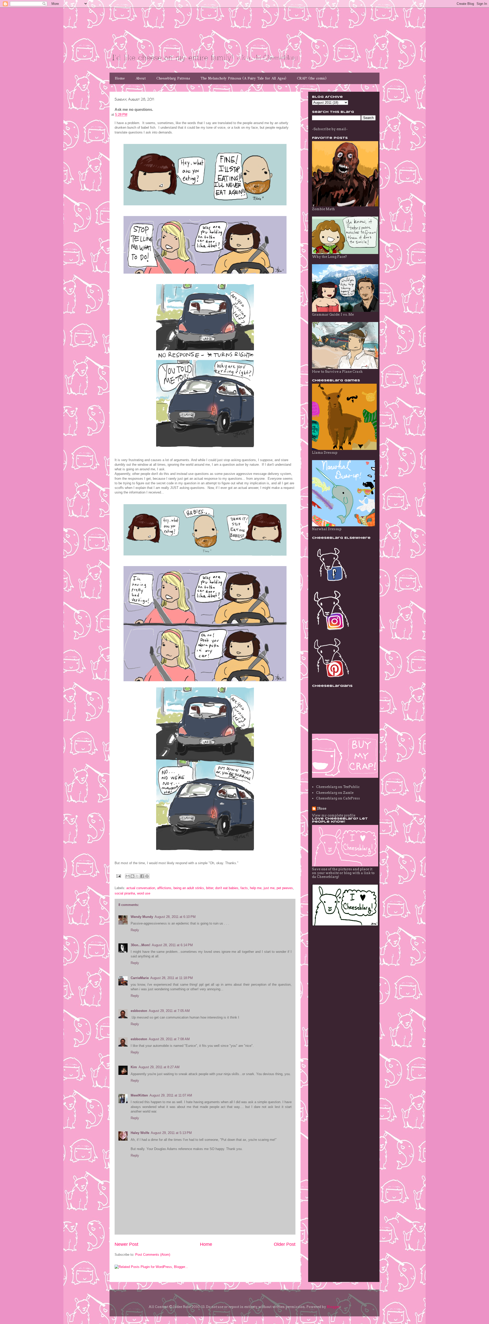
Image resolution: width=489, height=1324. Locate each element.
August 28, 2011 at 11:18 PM (171, 978)
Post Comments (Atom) (152, 1254)
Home (120, 78)
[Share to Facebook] (142, 876)
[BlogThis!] (132, 876)
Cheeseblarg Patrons (173, 78)
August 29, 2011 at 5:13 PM (171, 1133)
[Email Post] (118, 876)
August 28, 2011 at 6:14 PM (172, 945)
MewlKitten (139, 1095)
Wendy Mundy (142, 917)
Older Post (284, 1244)
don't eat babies (226, 888)
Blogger (333, 1307)
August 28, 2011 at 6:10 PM (175, 917)
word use (143, 893)
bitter (209, 888)
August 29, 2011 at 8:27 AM (159, 1067)
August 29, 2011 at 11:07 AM (171, 1095)
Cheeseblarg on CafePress (338, 798)
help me (256, 888)
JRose (321, 808)
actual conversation (140, 888)
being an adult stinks (188, 888)
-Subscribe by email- (330, 129)
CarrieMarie (140, 978)
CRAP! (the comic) (312, 78)
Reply (135, 930)
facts (244, 888)
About (140, 78)
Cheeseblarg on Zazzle (335, 793)
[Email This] (127, 876)
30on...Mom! (140, 945)
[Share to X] (137, 876)
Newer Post (126, 1244)
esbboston (139, 1011)
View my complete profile (333, 815)
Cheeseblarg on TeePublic (338, 787)
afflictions (164, 888)
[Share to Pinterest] (147, 876)
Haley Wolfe (140, 1133)
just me (269, 888)
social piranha (125, 893)
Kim (134, 1067)
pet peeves (285, 888)
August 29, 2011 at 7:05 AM (169, 1011)
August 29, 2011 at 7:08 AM (169, 1039)
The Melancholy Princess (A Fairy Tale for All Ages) (243, 78)
